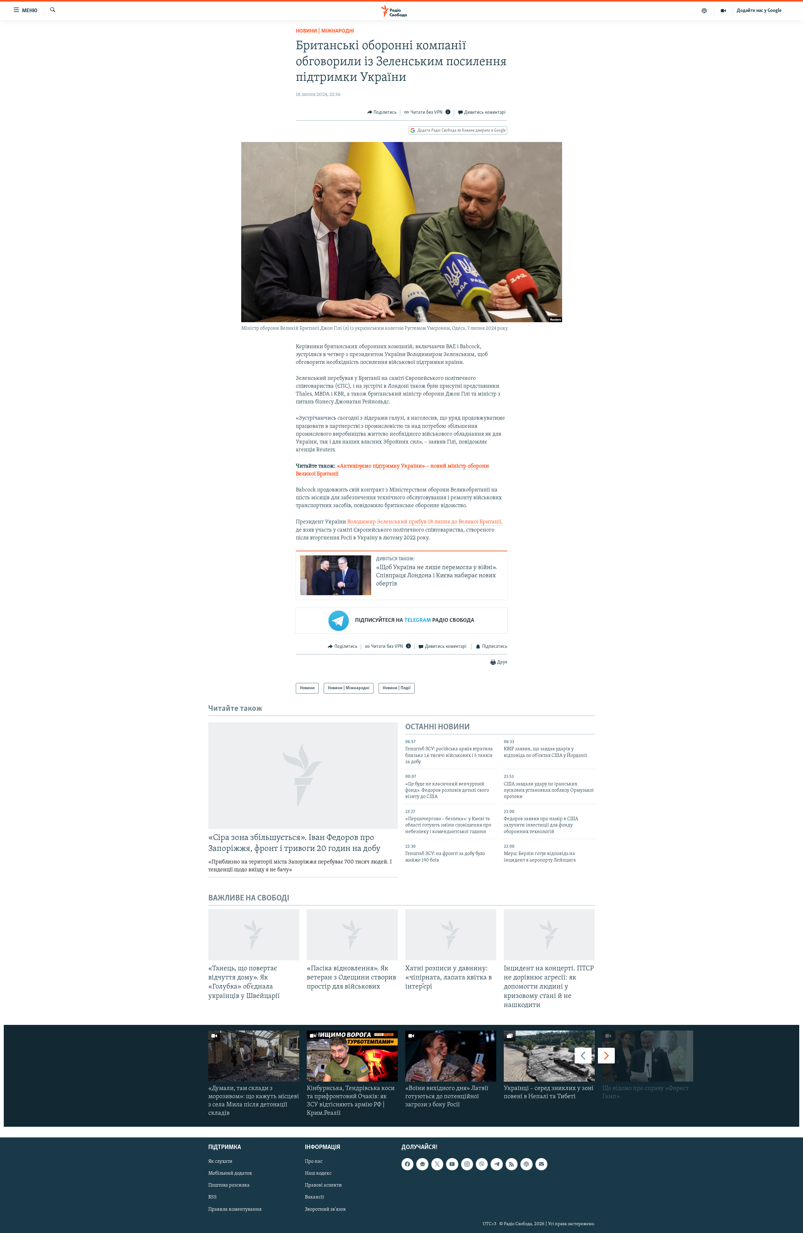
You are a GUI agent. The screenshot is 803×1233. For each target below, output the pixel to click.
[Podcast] (526, 1164)
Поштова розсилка (229, 1185)
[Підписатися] (541, 1164)
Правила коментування (235, 1209)
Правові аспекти (323, 1185)
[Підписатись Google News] (422, 1164)
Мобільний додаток (230, 1173)
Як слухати (220, 1161)
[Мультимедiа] (723, 10)
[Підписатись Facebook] (407, 1164)
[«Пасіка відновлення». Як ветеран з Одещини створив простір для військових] (352, 934)
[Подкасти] (704, 10)
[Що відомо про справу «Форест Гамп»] (647, 1056)
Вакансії (314, 1197)
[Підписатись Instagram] (467, 1164)
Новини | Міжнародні (325, 31)
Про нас (313, 1161)
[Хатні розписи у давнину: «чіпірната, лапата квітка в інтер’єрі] (450, 934)
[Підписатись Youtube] (452, 1164)
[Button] (382, 112)
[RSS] (512, 1164)
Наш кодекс (318, 1173)
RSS (212, 1197)
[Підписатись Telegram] (497, 1164)
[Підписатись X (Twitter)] (437, 1164)
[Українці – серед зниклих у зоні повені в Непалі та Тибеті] (549, 1056)
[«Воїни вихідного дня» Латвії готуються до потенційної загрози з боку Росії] (450, 1056)
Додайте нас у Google (759, 10)
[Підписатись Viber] (482, 1164)
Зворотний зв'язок (325, 1209)
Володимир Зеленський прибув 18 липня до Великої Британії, (425, 522)
